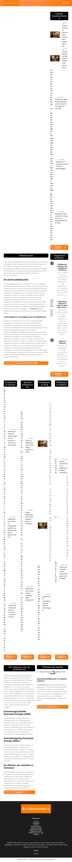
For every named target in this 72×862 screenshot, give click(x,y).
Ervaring (36, 821)
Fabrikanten (33, 308)
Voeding (36, 834)
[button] (39, 672)
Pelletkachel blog (36, 828)
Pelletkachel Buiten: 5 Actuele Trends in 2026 (26, 16)
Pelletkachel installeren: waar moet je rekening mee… (37, 59)
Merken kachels (36, 826)
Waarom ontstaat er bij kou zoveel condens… (14, 59)
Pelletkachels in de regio (36, 833)
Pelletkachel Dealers (36, 829)
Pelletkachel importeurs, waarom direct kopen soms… (62, 304)
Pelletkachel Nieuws (36, 831)
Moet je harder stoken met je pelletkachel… (37, 40)
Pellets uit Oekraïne (62, 342)
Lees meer (19, 792)
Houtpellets (36, 823)
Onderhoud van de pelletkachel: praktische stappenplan (14, 40)
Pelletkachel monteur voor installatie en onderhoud (62, 267)
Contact (36, 853)
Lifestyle (36, 825)
